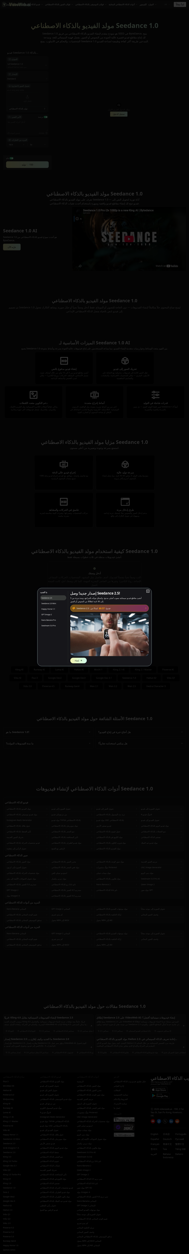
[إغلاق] (148, 591)
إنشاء (77, 660)
